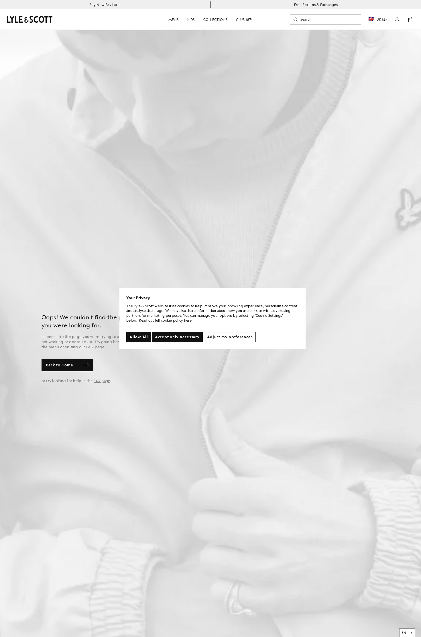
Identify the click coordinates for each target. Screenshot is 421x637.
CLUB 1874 (244, 19)
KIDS (191, 19)
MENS (173, 19)
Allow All (138, 337)
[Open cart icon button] (410, 19)
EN (404, 633)
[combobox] (407, 632)
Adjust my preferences (230, 337)
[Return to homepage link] (30, 19)
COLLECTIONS (215, 19)
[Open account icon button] (397, 19)
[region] (212, 318)
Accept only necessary (177, 337)
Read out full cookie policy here (165, 320)
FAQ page (102, 380)
